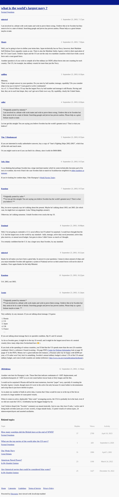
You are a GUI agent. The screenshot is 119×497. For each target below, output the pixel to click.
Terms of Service (34, 488)
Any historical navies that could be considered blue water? (26, 469)
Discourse (14, 494)
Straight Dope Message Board (12, 2)
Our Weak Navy (8, 450)
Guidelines (22, 488)
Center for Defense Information (59, 350)
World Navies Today (47, 178)
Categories (12, 488)
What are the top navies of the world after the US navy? (24, 441)
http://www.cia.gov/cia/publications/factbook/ (66, 358)
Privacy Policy (48, 488)
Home (3, 488)
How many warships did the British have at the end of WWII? (27, 432)
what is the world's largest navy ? (24, 8)
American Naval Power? (11, 460)
